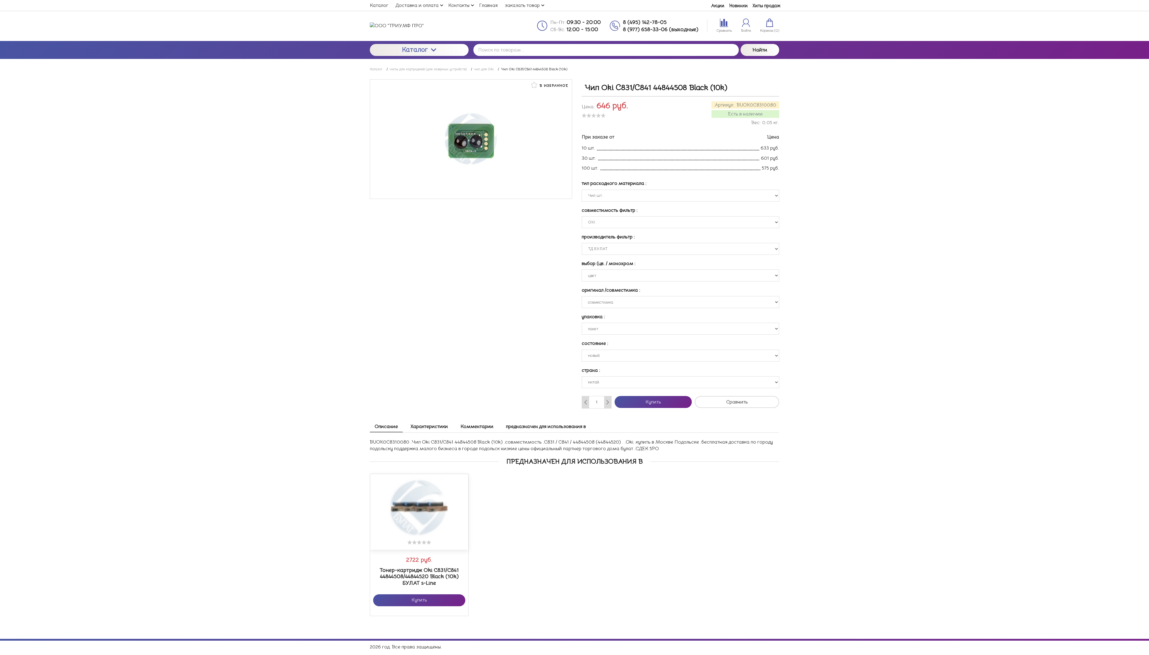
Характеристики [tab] (429, 426)
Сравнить (737, 402)
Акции (717, 5)
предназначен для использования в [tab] (546, 426)
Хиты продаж (766, 5)
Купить (653, 402)
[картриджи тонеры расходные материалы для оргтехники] (419, 25)
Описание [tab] (386, 426)
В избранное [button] (553, 85)
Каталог (415, 49)
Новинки (738, 5)
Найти (760, 50)
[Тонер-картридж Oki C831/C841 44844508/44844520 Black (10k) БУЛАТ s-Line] (419, 507)
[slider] (594, 115)
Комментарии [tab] (476, 426)
